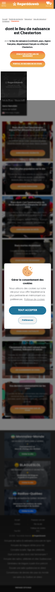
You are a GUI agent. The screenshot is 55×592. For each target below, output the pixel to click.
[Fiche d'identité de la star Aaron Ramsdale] (14, 84)
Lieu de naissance (39, 19)
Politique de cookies (34, 299)
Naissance (28, 19)
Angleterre (5, 21)
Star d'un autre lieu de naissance (27, 55)
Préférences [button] (27, 320)
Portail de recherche (16, 19)
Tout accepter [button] (27, 310)
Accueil (4, 19)
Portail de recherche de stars (27, 64)
